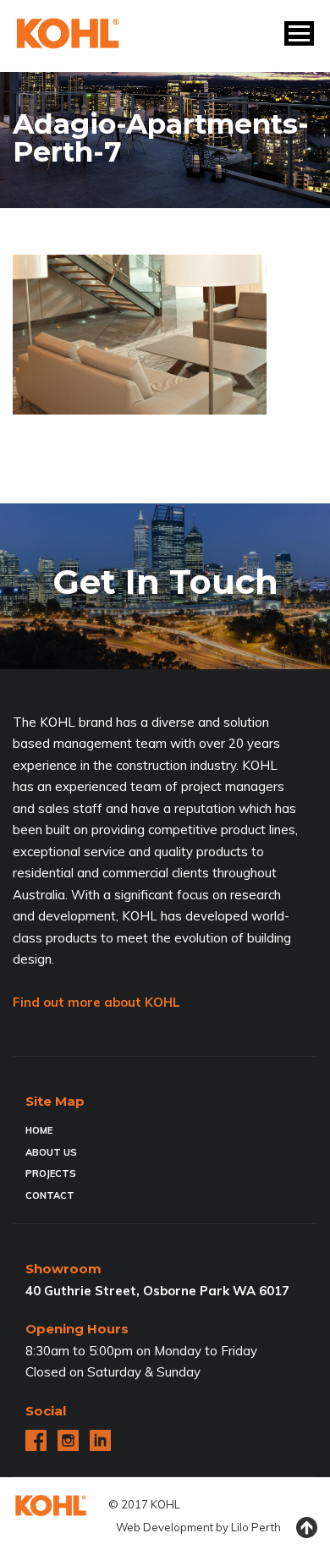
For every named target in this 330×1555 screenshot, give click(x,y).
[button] (299, 33)
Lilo (240, 1527)
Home (38, 1130)
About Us (51, 1152)
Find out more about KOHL (96, 1002)
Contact (49, 1195)
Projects (50, 1173)
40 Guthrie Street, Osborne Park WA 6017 (157, 1291)
